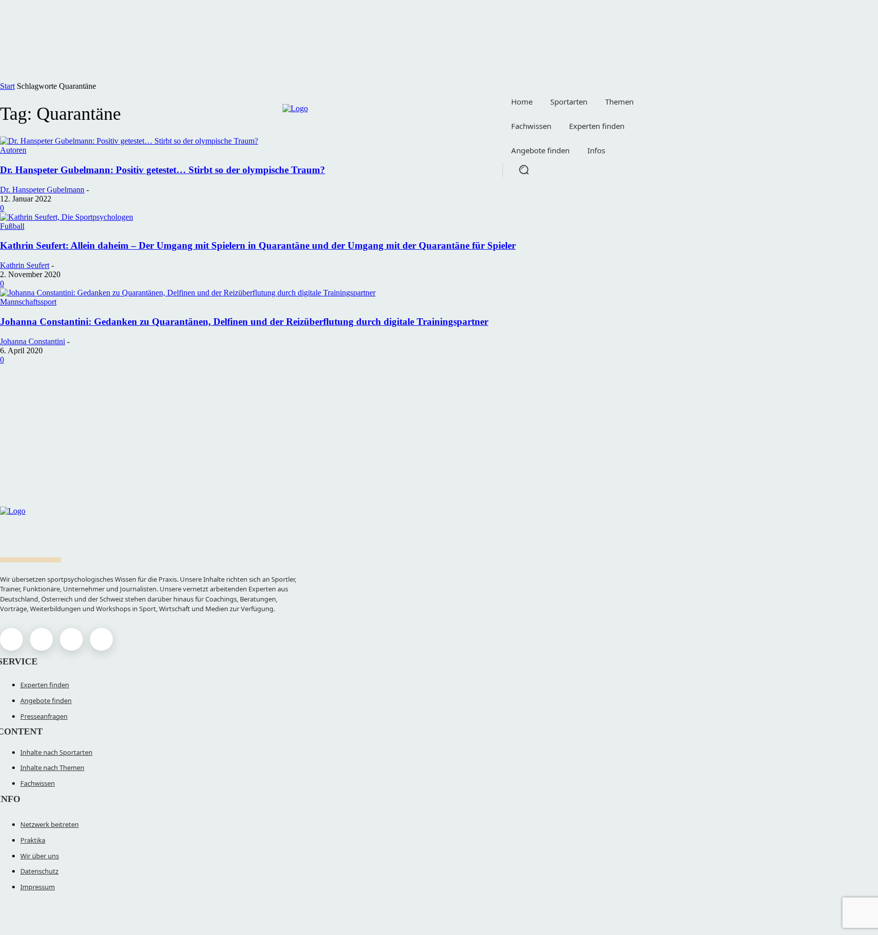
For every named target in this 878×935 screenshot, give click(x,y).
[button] (523, 169)
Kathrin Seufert (24, 265)
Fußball (12, 226)
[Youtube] (101, 639)
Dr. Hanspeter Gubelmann (42, 189)
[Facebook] (11, 639)
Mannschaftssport (28, 301)
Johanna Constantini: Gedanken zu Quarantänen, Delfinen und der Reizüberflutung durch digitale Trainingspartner (244, 321)
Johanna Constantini (32, 341)
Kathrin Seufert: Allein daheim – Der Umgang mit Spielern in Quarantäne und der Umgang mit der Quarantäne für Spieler (258, 245)
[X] (71, 639)
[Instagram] (41, 639)
